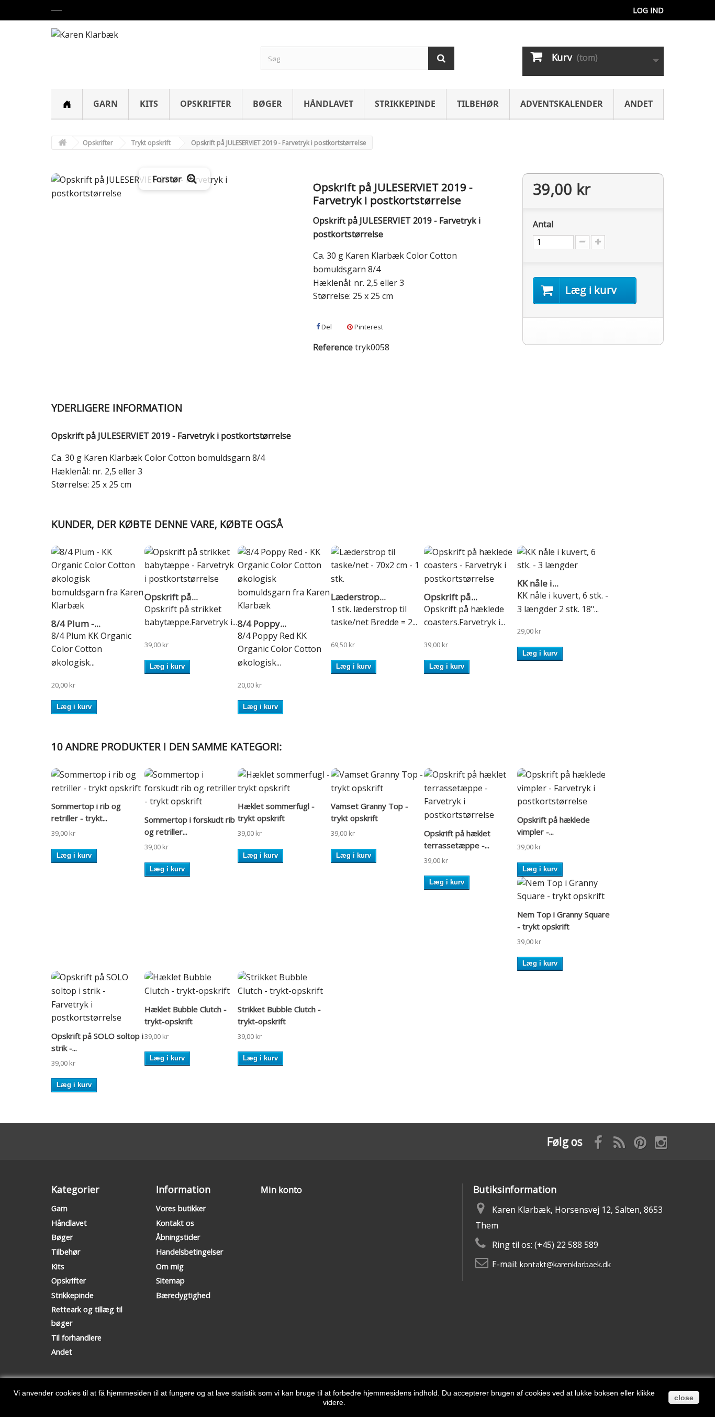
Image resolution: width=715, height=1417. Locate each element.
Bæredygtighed (183, 1295)
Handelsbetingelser (189, 1252)
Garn (105, 103)
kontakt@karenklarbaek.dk (565, 1264)
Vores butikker (181, 1208)
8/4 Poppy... (262, 623)
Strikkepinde (405, 103)
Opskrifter (205, 103)
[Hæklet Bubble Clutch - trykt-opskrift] (191, 984)
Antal (543, 224)
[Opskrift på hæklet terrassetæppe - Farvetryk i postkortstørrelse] (470, 795)
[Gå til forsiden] (62, 142)
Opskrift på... (171, 597)
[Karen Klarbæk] (148, 49)
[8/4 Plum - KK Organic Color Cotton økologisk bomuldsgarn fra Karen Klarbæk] (97, 579)
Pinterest (368, 326)
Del (326, 326)
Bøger (267, 103)
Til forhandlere (76, 1338)
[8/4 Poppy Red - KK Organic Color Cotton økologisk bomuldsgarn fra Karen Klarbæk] (284, 579)
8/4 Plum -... (75, 623)
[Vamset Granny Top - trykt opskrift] (377, 781)
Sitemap (170, 1281)
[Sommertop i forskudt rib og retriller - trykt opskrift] (191, 788)
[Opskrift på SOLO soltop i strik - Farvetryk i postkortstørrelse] (97, 997)
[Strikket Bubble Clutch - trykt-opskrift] (284, 984)
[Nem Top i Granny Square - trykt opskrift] (563, 890)
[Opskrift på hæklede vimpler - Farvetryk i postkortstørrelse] (563, 788)
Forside (66, 104)
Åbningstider (178, 1237)
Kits (149, 103)
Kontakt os (175, 1223)
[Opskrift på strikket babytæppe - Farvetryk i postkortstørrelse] (191, 566)
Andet (638, 103)
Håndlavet (328, 103)
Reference (333, 347)
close (684, 1397)
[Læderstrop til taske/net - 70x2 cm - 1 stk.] (377, 566)
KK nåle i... (537, 583)
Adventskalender (561, 103)
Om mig (170, 1266)
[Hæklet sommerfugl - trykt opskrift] (284, 781)
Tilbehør (478, 103)
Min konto (281, 1189)
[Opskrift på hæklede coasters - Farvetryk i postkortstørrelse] (470, 566)
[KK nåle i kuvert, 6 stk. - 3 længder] (563, 559)
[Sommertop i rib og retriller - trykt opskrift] (97, 781)
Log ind (648, 10)
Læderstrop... (358, 597)
